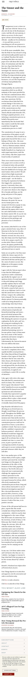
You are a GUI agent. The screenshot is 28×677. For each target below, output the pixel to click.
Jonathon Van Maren (8, 625)
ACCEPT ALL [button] (8, 674)
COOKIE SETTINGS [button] (10, 670)
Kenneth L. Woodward (8, 14)
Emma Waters (5, 596)
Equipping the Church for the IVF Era (14, 593)
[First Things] (14, 2)
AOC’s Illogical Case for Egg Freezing (13, 607)
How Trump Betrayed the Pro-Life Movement (14, 622)
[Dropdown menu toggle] (14, 640)
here (6, 580)
